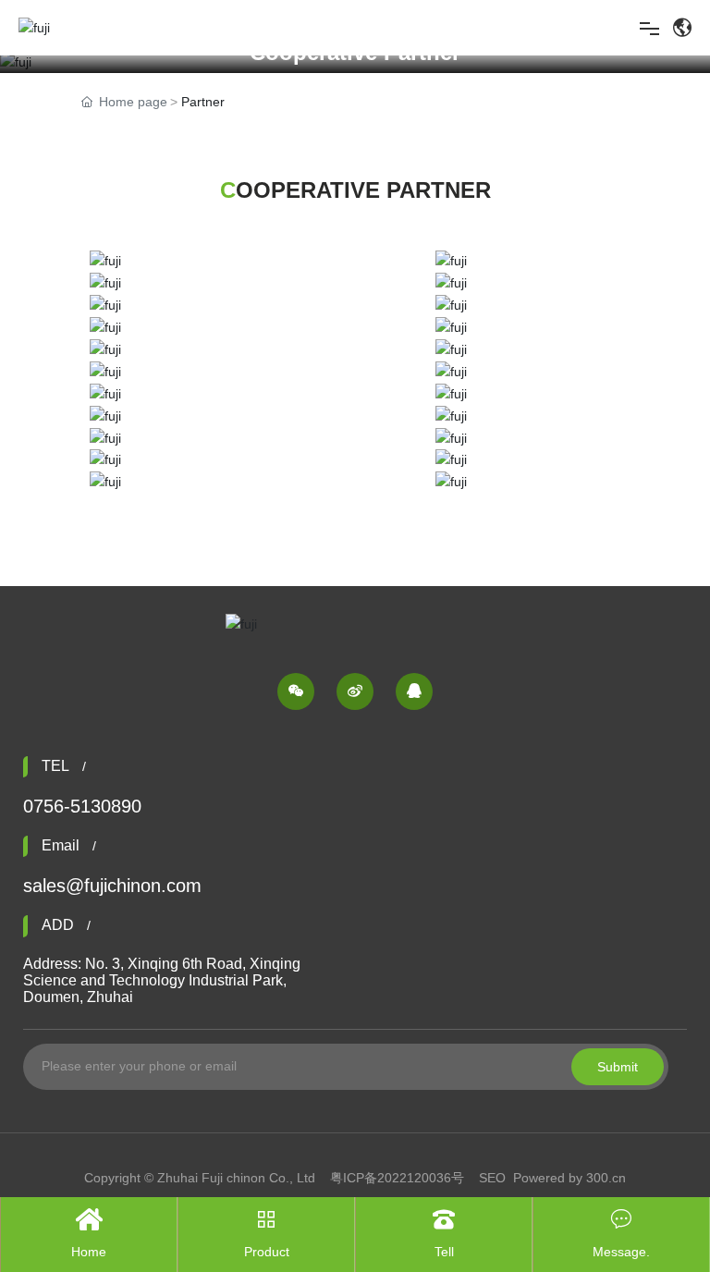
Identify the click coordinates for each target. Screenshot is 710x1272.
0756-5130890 (82, 806)
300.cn (606, 1177)
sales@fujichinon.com (112, 885)
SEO (492, 1177)
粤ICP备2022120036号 (397, 1177)
